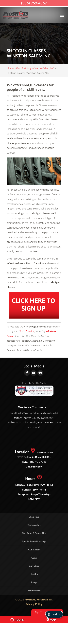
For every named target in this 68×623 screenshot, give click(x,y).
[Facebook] (27, 373)
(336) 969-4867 (34, 3)
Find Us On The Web (34, 383)
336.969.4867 (34, 466)
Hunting (34, 574)
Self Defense (34, 590)
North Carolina (26, 331)
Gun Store (34, 565)
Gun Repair (34, 549)
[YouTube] (33, 373)
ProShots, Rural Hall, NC (38, 599)
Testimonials (34, 525)
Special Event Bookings (34, 541)
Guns (34, 557)
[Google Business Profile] (40, 373)
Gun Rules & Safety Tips (34, 533)
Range (34, 582)
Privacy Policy (34, 604)
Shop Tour (34, 516)
